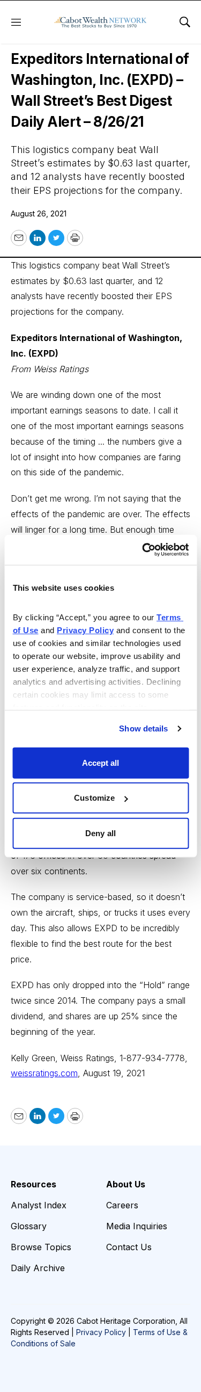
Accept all (101, 762)
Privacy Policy (101, 1332)
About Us (125, 1184)
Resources (33, 1184)
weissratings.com (44, 1073)
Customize (94, 797)
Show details (143, 728)
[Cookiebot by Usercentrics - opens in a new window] (143, 550)
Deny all (100, 832)
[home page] (100, 22)
